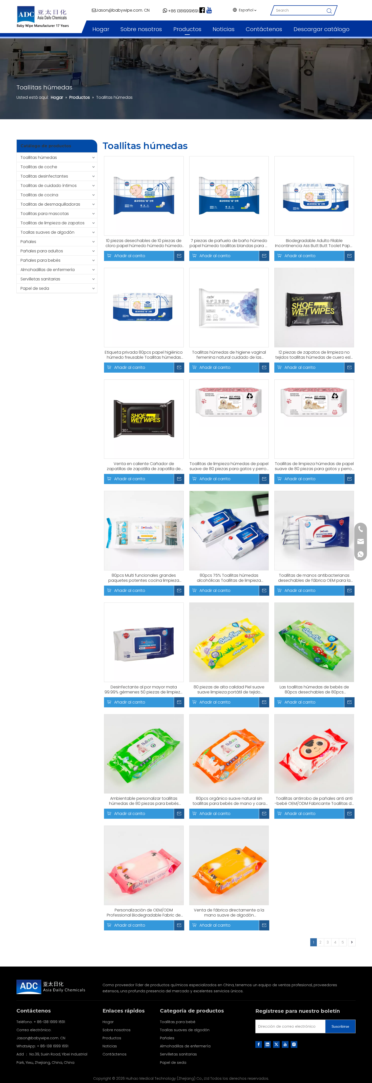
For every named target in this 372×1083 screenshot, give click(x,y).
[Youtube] (285, 1044)
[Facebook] (258, 1044)
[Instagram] (294, 1044)
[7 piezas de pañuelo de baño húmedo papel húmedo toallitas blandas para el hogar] (229, 196)
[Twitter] (276, 1044)
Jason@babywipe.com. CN (40, 1038)
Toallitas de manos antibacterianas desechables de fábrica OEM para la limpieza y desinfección (314, 578)
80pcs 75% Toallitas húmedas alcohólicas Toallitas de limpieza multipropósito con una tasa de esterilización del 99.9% (229, 578)
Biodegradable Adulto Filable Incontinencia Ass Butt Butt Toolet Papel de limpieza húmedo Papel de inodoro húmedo (314, 243)
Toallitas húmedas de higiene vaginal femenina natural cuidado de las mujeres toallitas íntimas (229, 355)
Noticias (224, 29)
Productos (187, 29)
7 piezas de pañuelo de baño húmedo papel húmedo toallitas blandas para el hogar (229, 243)
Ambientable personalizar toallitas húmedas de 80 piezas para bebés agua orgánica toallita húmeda (144, 801)
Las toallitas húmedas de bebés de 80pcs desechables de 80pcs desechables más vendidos (314, 690)
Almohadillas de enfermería (47, 270)
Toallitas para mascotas (44, 213)
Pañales (28, 242)
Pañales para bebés (40, 260)
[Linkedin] (267, 1044)
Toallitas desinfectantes (44, 176)
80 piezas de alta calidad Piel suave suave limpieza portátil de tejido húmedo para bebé (229, 690)
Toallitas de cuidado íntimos (48, 185)
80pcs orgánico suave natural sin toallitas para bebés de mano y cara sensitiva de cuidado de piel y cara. (229, 801)
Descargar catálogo (321, 29)
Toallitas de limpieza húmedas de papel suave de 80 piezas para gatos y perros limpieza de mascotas (229, 466)
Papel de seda (34, 288)
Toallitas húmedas (38, 157)
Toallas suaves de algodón (47, 232)
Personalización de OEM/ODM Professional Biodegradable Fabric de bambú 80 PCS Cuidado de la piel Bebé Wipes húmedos (144, 913)
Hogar (100, 29)
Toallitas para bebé (177, 1021)
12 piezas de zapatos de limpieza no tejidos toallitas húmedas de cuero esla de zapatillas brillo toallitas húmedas (314, 355)
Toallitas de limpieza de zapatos (52, 223)
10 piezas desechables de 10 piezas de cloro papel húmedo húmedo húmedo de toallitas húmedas (144, 243)
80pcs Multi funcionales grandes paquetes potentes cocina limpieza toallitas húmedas (143, 578)
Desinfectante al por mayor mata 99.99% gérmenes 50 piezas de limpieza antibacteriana (144, 690)
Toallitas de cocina (39, 195)
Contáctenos (264, 29)
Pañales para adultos (41, 251)
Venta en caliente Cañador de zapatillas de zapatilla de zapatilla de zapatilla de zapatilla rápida (144, 466)
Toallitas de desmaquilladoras (50, 204)
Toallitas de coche (38, 167)
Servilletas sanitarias (40, 279)
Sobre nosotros (141, 29)
